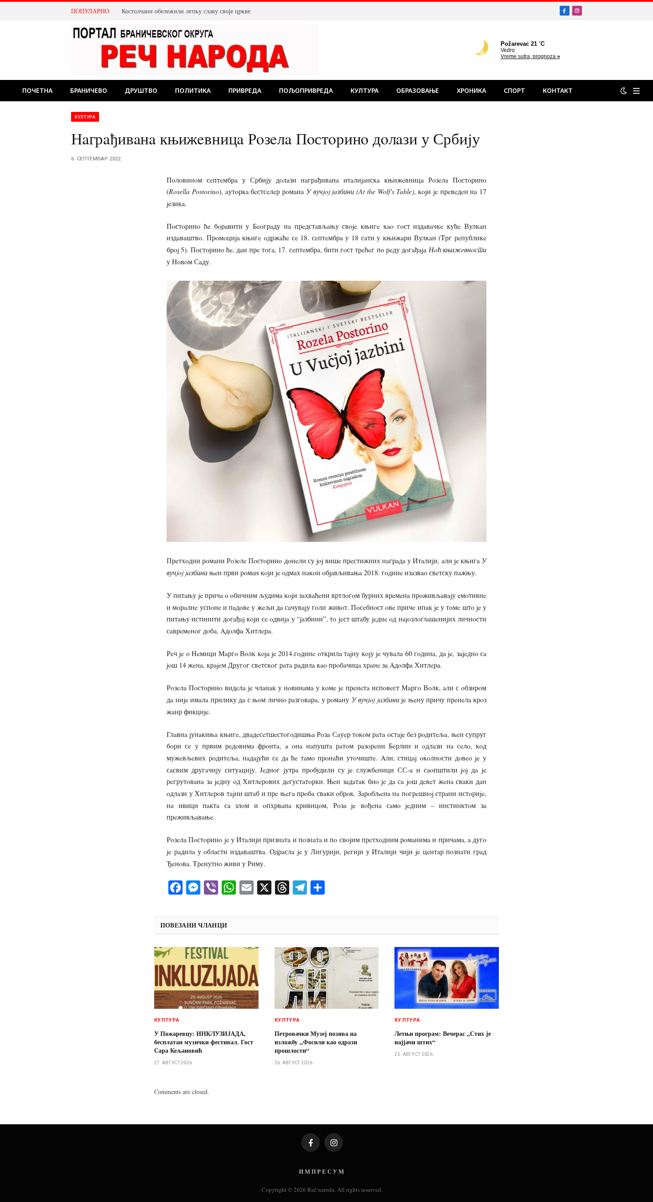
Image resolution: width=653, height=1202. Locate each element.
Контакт (558, 90)
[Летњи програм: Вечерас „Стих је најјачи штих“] (446, 978)
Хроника (471, 90)
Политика (193, 90)
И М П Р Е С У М (321, 1171)
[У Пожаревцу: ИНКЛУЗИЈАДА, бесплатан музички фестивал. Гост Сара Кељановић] (206, 978)
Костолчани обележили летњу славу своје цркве (186, 11)
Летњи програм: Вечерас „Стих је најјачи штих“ (442, 1037)
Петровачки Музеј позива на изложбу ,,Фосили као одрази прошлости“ (316, 1042)
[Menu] (636, 91)
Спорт (514, 90)
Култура (364, 90)
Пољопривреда (306, 90)
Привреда (244, 90)
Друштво (141, 90)
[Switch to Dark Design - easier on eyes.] (623, 90)
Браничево (88, 90)
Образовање (417, 90)
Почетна (37, 90)
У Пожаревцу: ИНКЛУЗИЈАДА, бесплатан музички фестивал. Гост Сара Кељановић (203, 1042)
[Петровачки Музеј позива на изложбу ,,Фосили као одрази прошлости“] (327, 978)
